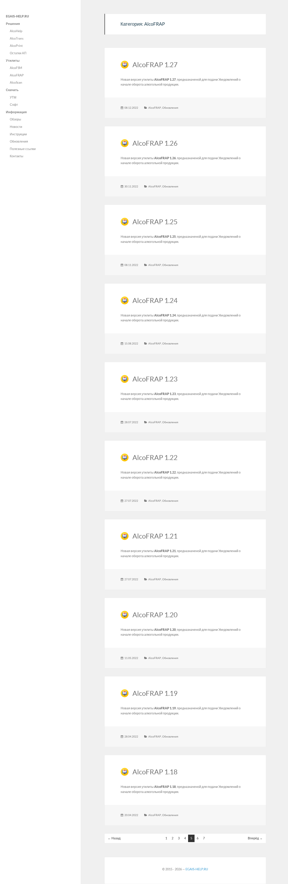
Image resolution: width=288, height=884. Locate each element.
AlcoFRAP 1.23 (155, 379)
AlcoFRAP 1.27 (155, 65)
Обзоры (15, 119)
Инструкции (18, 134)
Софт (14, 104)
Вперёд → (255, 838)
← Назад (114, 838)
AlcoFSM (16, 68)
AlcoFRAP (17, 75)
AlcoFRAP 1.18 (155, 772)
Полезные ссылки (23, 149)
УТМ (13, 97)
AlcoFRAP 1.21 (155, 536)
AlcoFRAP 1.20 (155, 615)
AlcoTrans (17, 38)
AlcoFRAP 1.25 (155, 222)
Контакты (16, 156)
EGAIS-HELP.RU (197, 869)
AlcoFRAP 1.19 (155, 693)
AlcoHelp (16, 31)
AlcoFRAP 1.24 (155, 300)
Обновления (19, 141)
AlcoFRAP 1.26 (155, 143)
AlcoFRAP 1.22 (155, 457)
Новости (16, 126)
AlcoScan (16, 82)
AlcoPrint (16, 45)
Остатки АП (18, 53)
